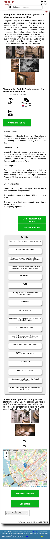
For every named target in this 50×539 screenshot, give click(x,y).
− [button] (6, 456)
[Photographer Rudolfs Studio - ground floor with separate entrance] (10, 52)
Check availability (16, 123)
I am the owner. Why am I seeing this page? (16, 513)
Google (35, 532)
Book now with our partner (32, 220)
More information (32, 228)
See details (25, 504)
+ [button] (6, 452)
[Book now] (46, 12)
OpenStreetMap (42, 486)
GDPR (26, 536)
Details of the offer (25, 494)
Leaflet (32, 486)
